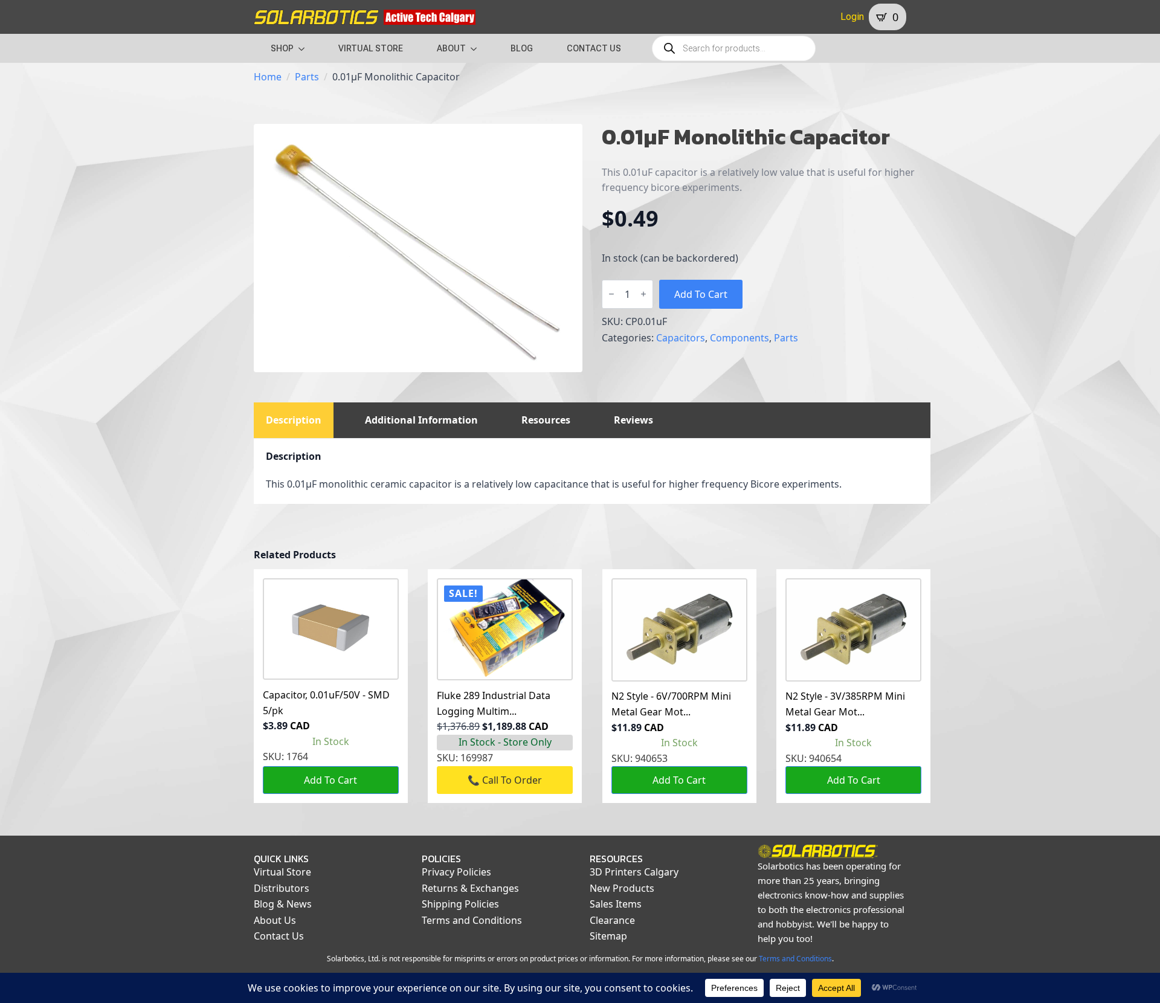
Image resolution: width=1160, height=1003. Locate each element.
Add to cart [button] (330, 780)
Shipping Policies (460, 904)
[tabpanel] (592, 472)
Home (268, 76)
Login (852, 16)
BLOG (522, 48)
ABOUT (451, 48)
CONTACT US (594, 48)
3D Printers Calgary (634, 872)
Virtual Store (282, 872)
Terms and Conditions (472, 920)
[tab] (294, 419)
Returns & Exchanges (470, 888)
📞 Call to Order (505, 780)
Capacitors (680, 337)
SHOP (282, 48)
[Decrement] (611, 294)
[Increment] (643, 294)
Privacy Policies (456, 872)
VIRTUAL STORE (370, 48)
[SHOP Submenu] (305, 48)
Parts (307, 76)
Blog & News (283, 904)
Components (739, 337)
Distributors (281, 888)
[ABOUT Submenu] (477, 48)
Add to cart (700, 294)
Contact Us (279, 936)
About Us (275, 920)
